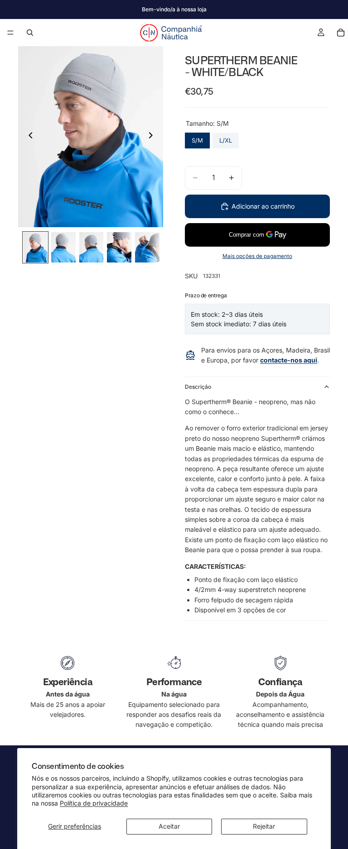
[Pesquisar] (30, 33)
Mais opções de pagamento (257, 256)
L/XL (226, 138)
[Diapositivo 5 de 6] (147, 247)
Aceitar (169, 826)
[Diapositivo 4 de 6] (119, 247)
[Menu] (10, 32)
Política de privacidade (94, 803)
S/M (197, 138)
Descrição (198, 386)
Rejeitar (264, 826)
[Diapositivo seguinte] (153, 137)
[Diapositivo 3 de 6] (91, 247)
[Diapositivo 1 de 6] (35, 247)
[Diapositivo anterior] (28, 137)
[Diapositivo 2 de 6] (63, 247)
